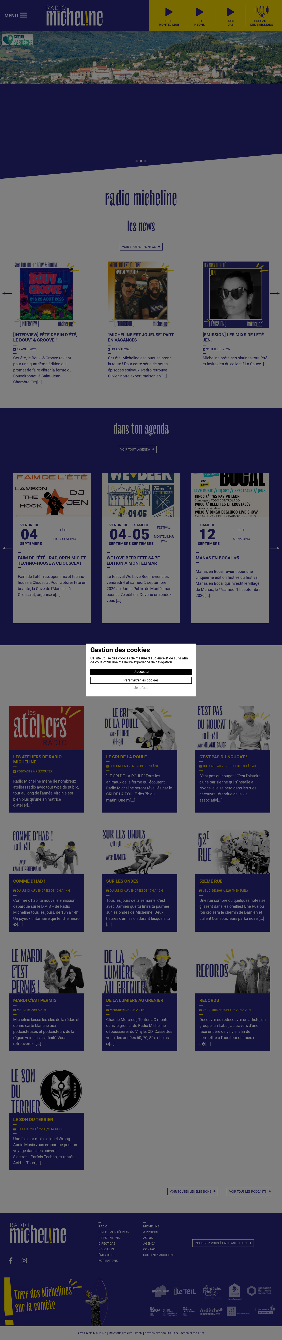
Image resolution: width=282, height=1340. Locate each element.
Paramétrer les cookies (141, 680)
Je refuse (141, 688)
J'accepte (141, 672)
